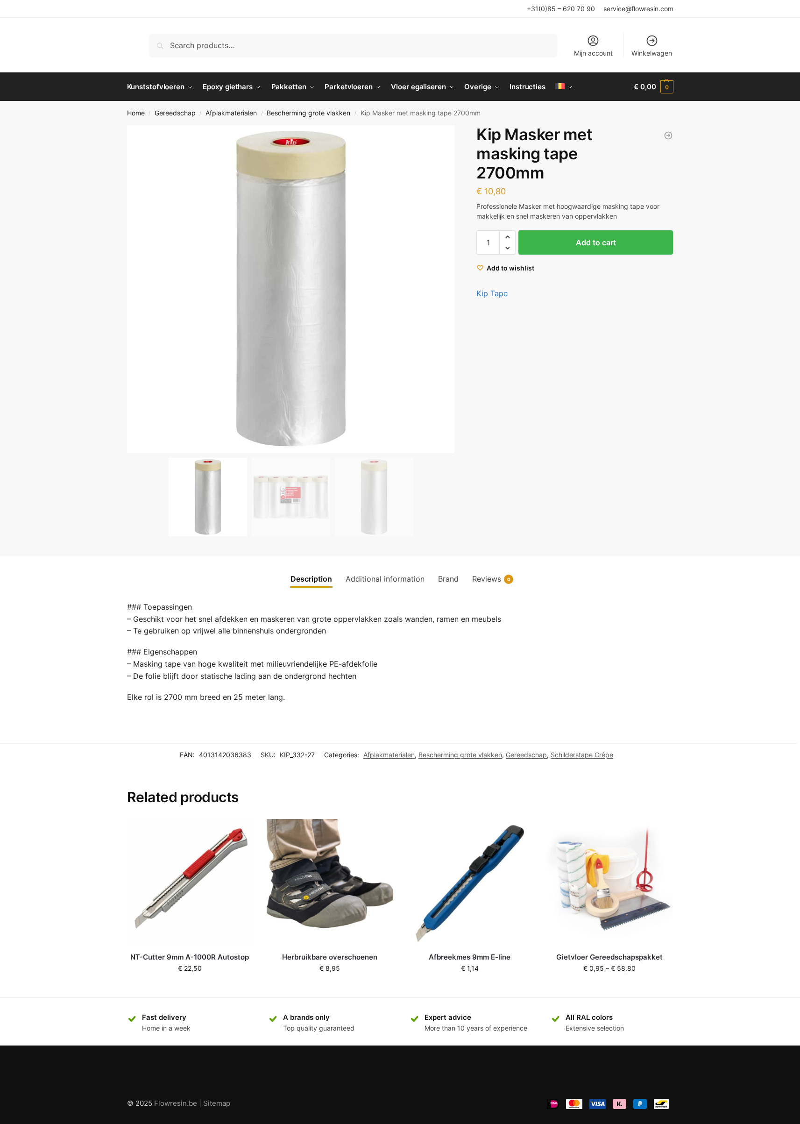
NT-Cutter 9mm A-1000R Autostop (189, 957)
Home (136, 113)
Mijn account (593, 53)
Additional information (385, 578)
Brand (448, 578)
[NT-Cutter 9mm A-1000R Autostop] (190, 882)
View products (609, 988)
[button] (443, 289)
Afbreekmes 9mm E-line (469, 957)
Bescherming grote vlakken (308, 113)
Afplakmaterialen (231, 113)
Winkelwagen (651, 53)
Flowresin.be (175, 1103)
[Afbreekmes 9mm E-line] (470, 882)
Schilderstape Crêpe (582, 755)
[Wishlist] (239, 833)
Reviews (491, 578)
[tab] (311, 579)
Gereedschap (175, 113)
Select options (330, 988)
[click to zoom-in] (291, 289)
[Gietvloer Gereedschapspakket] (609, 882)
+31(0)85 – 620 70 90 (561, 9)
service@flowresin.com (638, 9)
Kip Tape (492, 293)
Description (311, 578)
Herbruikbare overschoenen (329, 957)
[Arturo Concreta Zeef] (668, 135)
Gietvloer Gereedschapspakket (609, 957)
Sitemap (216, 1103)
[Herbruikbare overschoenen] (330, 882)
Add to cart (596, 242)
